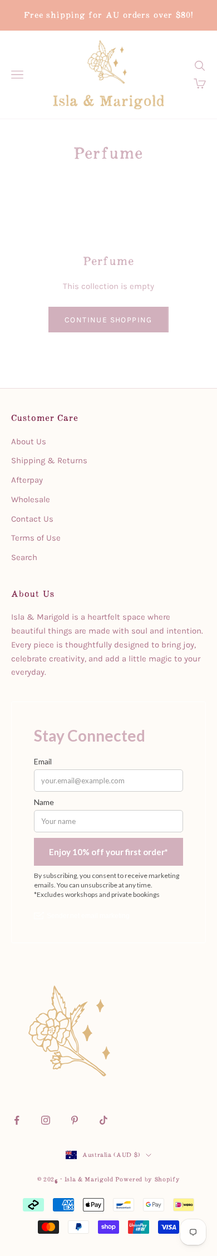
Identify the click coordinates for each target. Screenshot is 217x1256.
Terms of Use (36, 538)
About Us (28, 441)
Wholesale (30, 499)
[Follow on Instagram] (45, 1120)
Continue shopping (108, 320)
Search (24, 557)
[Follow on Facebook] (16, 1120)
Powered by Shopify (147, 1179)
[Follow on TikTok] (103, 1120)
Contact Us (32, 519)
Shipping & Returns (49, 460)
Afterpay (27, 480)
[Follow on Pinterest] (74, 1120)
